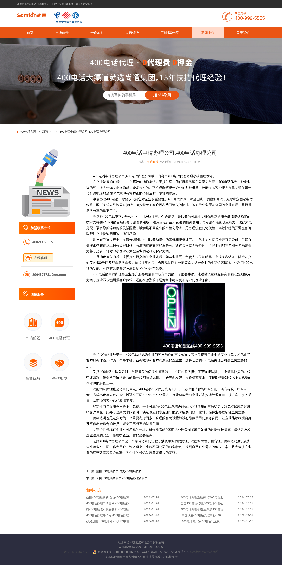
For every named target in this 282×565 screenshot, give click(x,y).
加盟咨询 (162, 95)
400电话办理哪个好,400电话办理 (107, 515)
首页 (30, 32)
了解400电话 (170, 32)
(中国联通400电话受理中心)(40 (201, 515)
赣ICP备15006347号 (77, 551)
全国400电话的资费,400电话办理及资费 (121, 478)
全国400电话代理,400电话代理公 (202, 503)
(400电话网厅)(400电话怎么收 (200, 521)
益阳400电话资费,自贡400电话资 (107, 497)
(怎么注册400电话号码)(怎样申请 (107, 521)
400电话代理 (210, 551)
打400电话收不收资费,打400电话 (107, 509)
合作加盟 (97, 32)
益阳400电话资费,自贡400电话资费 (119, 471)
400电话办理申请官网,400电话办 (107, 503)
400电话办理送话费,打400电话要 (202, 497)
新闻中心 (207, 32)
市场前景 (62, 32)
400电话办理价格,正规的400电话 (202, 509)
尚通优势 (132, 32)
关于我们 (243, 32)
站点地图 (196, 551)
